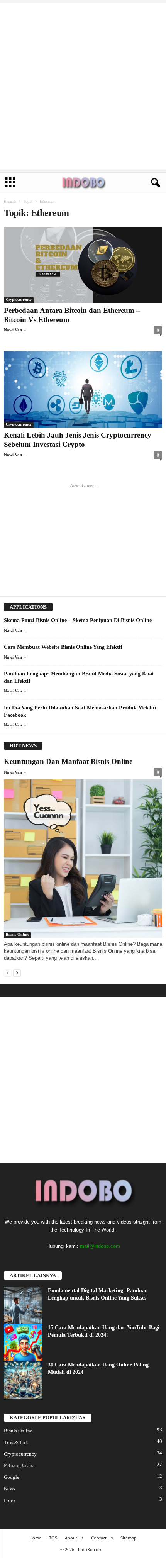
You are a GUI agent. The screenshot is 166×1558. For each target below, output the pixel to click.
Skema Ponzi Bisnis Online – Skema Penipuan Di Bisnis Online (78, 620)
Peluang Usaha (19, 1465)
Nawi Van (13, 330)
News (9, 1489)
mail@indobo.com (100, 1246)
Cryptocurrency (19, 299)
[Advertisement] (83, 86)
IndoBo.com (90, 1549)
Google (11, 1477)
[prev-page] (8, 973)
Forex (10, 1500)
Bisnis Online (17, 934)
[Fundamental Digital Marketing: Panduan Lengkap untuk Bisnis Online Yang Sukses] (23, 1306)
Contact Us (102, 1538)
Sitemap (128, 1538)
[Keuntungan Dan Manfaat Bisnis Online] (83, 858)
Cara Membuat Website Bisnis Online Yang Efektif (63, 647)
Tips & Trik (16, 1442)
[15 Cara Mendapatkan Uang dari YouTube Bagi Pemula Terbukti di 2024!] (23, 1343)
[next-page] (17, 973)
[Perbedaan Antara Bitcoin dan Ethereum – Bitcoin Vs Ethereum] (83, 265)
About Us (74, 1538)
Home (35, 1538)
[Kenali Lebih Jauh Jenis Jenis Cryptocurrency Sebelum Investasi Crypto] (83, 389)
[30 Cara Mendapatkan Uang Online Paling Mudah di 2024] (23, 1380)
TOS (53, 1538)
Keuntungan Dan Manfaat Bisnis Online (68, 761)
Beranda (10, 201)
